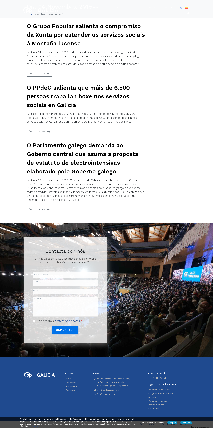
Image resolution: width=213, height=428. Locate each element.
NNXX (168, 7)
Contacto (136, 7)
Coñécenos (91, 7)
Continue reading (39, 73)
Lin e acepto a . (58, 320)
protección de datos (67, 321)
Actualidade (113, 7)
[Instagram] (153, 378)
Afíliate (154, 7)
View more (36, 426)
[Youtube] (157, 378)
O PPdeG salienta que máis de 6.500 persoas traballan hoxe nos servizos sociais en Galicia (78, 96)
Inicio (73, 7)
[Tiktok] (165, 378)
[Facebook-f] (149, 378)
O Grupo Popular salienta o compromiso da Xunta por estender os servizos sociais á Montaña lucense (86, 35)
